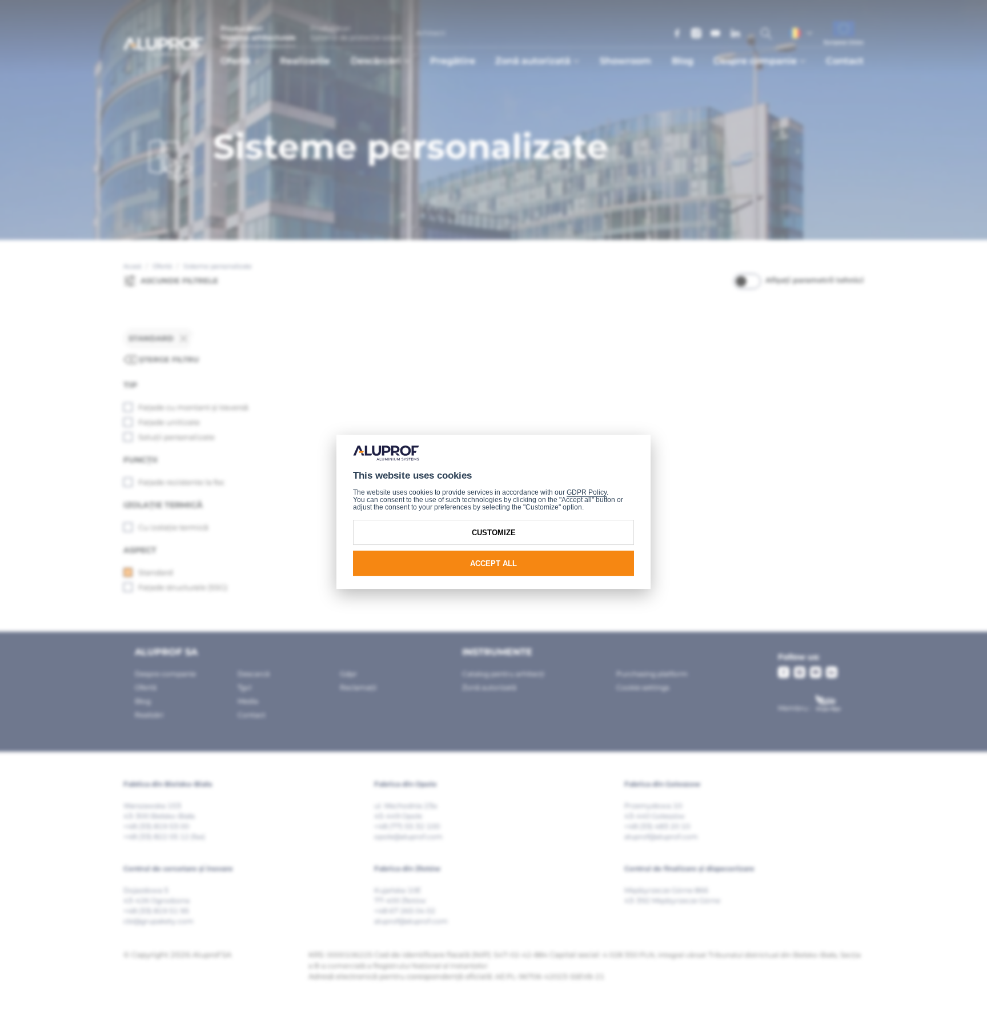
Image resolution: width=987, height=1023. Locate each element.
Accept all (493, 563)
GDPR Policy (587, 492)
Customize (494, 532)
